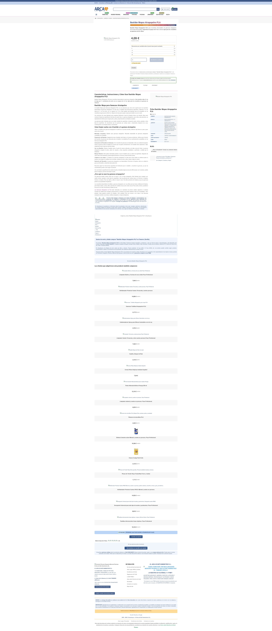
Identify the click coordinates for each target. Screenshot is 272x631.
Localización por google (102, 587)
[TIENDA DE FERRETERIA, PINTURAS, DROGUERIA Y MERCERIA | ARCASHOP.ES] (103, 9)
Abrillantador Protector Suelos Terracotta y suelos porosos (136, 290)
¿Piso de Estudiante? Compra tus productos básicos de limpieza (164, 150)
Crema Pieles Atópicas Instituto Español (136, 369)
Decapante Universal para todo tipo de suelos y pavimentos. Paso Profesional (136, 505)
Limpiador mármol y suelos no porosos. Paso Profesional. (136, 401)
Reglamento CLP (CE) (132, 574)
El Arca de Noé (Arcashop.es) (134, 3)
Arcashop (135, 88)
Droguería (126, 14)
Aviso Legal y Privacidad (123, 621)
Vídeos (143, 3)
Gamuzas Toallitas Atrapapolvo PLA (136, 306)
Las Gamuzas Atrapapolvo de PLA (103, 189)
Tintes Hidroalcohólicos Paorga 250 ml (136, 385)
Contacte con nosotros (132, 584)
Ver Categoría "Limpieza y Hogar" (163, 160)
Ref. (151, 114)
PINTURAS (134, 14)
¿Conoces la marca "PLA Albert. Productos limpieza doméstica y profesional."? (165, 157)
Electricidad (160, 14)
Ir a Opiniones (172, 80)
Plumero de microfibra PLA (136, 417)
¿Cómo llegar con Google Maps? (104, 593)
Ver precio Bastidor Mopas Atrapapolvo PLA (137, 261)
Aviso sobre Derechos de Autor (134, 579)
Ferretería (105, 14)
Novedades (129, 581)
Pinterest (154, 85)
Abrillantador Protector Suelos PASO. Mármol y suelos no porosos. (136, 489)
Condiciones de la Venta (136, 621)
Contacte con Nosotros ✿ (119, 3)
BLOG (96, 3)
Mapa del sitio (130, 586)
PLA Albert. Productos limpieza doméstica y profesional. (134, 243)
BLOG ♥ (168, 14)
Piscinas (142, 14)
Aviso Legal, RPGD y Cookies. (134, 569)
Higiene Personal (115, 14)
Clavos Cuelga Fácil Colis (136, 458)
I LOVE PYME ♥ (130, 576)
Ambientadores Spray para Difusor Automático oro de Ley (136, 322)
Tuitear (145, 85)
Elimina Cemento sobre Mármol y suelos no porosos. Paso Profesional (136, 437)
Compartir (135, 85)
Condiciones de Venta (132, 572)
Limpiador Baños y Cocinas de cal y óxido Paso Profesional (136, 274)
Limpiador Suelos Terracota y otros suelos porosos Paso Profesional (136, 338)
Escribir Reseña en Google (136, 614)
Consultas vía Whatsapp (105, 3)
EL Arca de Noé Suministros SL (134, 567)
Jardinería (150, 14)
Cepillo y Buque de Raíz (136, 354)
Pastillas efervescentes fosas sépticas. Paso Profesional (136, 521)
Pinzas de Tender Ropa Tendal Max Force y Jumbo (136, 473)
